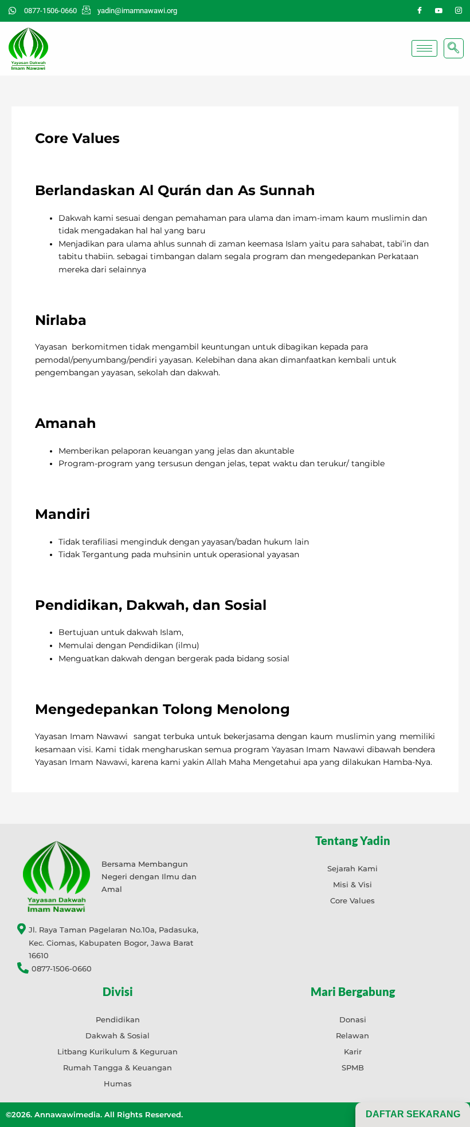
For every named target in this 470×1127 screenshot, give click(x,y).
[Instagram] (458, 10)
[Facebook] (419, 10)
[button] (454, 48)
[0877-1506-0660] (117, 968)
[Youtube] (439, 10)
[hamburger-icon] (424, 48)
